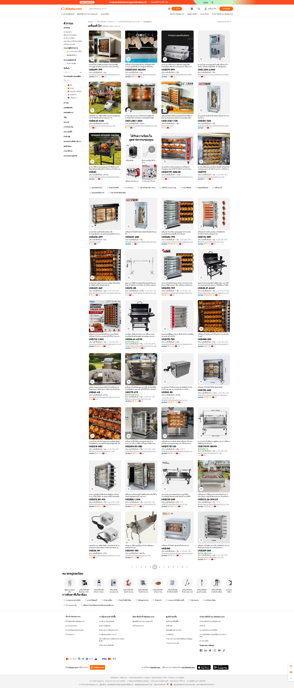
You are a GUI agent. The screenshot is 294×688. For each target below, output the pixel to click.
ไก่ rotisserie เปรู (71, 605)
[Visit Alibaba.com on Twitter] (210, 650)
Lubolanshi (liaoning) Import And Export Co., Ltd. (105, 74)
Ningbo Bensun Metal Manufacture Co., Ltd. (140, 346)
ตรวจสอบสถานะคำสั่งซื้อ (208, 630)
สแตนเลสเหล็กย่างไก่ (98, 193)
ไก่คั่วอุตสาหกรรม (143, 600)
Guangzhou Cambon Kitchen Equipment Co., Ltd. (177, 177)
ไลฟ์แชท (169, 626)
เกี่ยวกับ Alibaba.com (73, 616)
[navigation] (73, 294)
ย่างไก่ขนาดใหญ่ (210, 600)
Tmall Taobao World (136, 677)
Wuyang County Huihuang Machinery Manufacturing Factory (214, 74)
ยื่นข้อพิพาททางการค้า (174, 630)
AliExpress (114, 677)
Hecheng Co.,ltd (167, 126)
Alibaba (90, 22)
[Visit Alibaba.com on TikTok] (224, 650)
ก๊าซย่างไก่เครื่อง (114, 187)
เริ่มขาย (202, 626)
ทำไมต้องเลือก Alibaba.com (75, 621)
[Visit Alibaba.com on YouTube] (219, 650)
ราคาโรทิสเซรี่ (187, 187)
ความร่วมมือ (204, 641)
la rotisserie (129, 187)
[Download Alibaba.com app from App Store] (204, 667)
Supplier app (155, 667)
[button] (169, 8)
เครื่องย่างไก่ (218, 187)
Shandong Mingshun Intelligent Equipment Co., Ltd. (141, 74)
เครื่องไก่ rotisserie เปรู (169, 187)
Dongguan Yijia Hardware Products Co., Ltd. (140, 293)
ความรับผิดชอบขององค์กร (74, 630)
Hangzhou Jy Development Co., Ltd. (138, 555)
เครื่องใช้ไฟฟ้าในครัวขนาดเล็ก (129, 22)
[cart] (199, 9)
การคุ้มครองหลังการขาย (107, 634)
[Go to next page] (187, 567)
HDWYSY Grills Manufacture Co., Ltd (174, 400)
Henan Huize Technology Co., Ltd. (210, 453)
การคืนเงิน (170, 634)
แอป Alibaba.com (188, 667)
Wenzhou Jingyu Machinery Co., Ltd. (211, 242)
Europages (180, 677)
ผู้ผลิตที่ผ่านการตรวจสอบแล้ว (143, 621)
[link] (291, 666)
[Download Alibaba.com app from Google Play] (221, 667)
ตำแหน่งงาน (69, 634)
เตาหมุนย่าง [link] (147, 22)
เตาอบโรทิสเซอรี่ (92, 600)
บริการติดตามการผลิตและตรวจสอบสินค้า (111, 640)
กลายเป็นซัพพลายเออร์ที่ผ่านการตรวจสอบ (213, 635)
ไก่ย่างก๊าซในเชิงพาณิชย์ (118, 193)
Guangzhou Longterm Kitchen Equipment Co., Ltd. (214, 395)
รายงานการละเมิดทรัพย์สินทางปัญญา (179, 639)
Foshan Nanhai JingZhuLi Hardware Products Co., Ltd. (105, 177)
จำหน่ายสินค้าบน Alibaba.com (210, 621)
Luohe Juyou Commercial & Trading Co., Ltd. (177, 242)
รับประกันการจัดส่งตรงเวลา (109, 630)
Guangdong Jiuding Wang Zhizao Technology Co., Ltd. (177, 293)
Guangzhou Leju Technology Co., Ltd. (102, 126)
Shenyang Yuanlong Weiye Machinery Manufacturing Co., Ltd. (177, 74)
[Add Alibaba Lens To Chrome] (97, 667)
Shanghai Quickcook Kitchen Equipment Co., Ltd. (105, 293)
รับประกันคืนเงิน (105, 626)
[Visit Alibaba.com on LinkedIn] (205, 650)
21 (182, 567)
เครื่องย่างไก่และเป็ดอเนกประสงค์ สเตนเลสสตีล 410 (98, 605)
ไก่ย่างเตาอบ (195, 600)
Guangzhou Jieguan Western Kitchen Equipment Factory (177, 553)
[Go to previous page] (132, 567)
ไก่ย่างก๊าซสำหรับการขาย (147, 187)
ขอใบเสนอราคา (138, 626)
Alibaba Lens (73, 667)
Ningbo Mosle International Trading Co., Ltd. (213, 293)
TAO (164, 677)
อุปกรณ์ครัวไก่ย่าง (97, 187)
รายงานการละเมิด (172, 643)
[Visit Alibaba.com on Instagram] (214, 650)
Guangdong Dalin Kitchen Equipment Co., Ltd (105, 344)
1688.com (123, 677)
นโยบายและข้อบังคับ (106, 645)
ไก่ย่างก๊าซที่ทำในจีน (125, 600)
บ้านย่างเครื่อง (108, 600)
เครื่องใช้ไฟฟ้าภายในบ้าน (106, 22)
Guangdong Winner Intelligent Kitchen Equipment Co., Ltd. (214, 126)
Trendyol (171, 677)
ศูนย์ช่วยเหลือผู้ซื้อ (172, 621)
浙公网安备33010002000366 (184, 684)
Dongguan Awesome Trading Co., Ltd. (211, 177)
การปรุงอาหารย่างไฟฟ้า (73, 600)
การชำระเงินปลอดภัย (106, 621)
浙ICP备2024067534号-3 (206, 684)
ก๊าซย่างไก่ (158, 600)
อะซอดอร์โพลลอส (203, 187)
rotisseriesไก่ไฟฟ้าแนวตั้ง (176, 600)
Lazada (147, 677)
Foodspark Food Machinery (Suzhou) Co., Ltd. (141, 126)
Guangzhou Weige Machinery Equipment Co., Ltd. (177, 344)
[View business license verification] (168, 684)
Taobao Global (156, 677)
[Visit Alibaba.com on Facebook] (201, 650)
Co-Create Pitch (71, 626)
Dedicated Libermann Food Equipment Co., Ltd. (141, 451)
